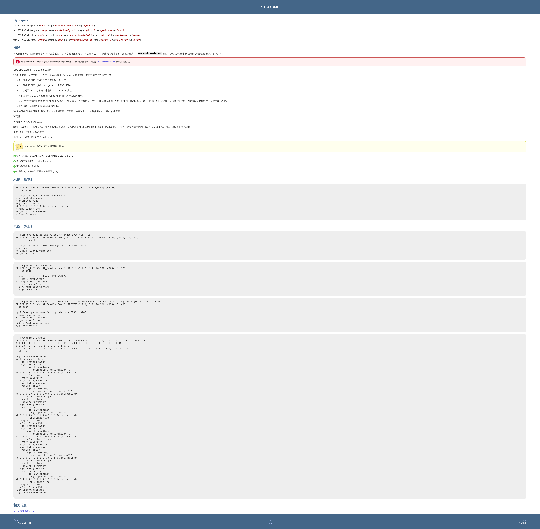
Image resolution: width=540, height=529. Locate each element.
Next (524, 520)
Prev (16, 520)
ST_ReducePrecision (106, 62)
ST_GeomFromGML (24, 511)
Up (269, 520)
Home (270, 523)
